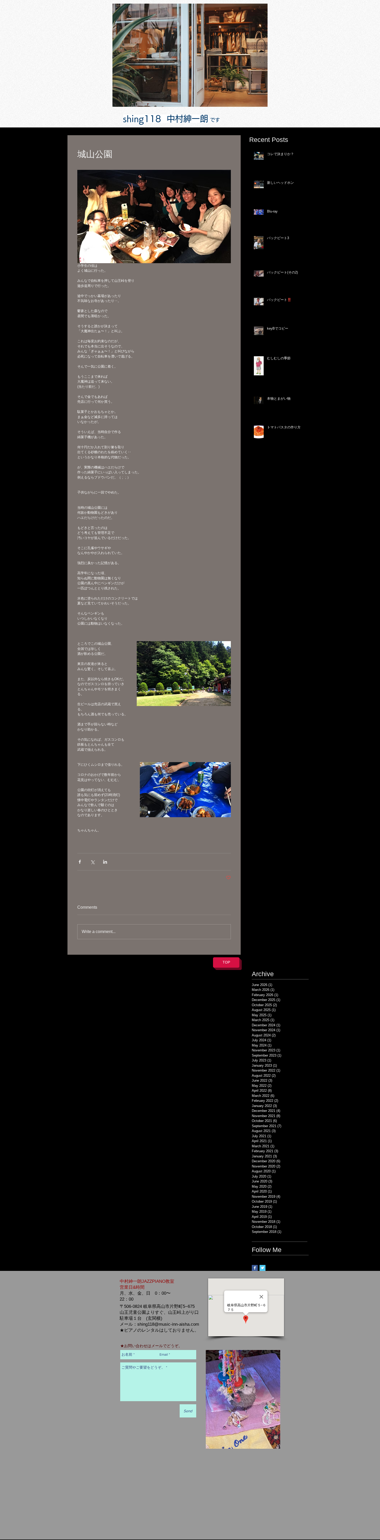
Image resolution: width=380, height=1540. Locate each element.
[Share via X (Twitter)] (92, 861)
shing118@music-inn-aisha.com (168, 1324)
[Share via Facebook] (79, 861)
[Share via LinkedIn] (105, 861)
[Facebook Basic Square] (255, 1268)
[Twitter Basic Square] (262, 1268)
